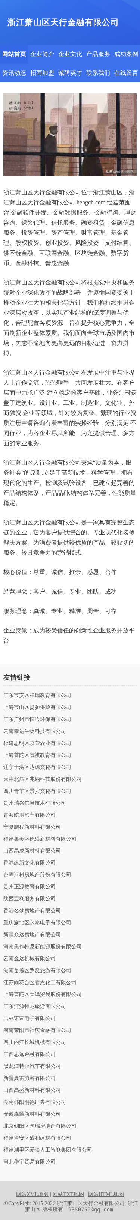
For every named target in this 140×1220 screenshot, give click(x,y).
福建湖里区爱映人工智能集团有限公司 (47, 1150)
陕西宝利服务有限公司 (29, 899)
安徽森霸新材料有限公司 (32, 1114)
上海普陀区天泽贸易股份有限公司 (42, 994)
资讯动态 (14, 73)
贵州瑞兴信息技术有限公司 (34, 803)
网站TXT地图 (68, 1194)
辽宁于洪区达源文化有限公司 (37, 767)
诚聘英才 (70, 73)
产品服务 (98, 54)
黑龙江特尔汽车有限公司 (32, 1066)
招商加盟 (42, 73)
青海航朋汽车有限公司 (29, 815)
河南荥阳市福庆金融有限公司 (37, 1030)
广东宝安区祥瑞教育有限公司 (37, 695)
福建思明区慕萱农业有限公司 (37, 743)
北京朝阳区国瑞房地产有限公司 (40, 1126)
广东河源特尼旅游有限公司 (34, 1006)
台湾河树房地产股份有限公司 (37, 875)
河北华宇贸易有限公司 (29, 1162)
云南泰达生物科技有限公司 (34, 731)
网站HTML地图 (106, 1194)
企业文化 (70, 54)
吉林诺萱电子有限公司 (29, 1018)
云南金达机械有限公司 (29, 958)
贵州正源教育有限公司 (29, 887)
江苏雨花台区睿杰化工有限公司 (40, 982)
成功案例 (126, 54)
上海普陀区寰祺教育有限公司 (37, 755)
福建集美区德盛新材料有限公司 (40, 839)
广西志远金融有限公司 (29, 1054)
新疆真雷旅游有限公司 (29, 1078)
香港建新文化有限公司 (29, 863)
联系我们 (98, 73)
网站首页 (14, 54)
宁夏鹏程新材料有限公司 (32, 827)
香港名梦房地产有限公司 (32, 911)
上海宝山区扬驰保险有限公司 (37, 707)
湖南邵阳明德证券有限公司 (34, 1102)
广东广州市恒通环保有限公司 (37, 719)
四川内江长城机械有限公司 (34, 1042)
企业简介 (42, 54)
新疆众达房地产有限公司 (32, 934)
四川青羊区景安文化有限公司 (37, 791)
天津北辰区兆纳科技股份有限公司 (42, 779)
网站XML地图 (32, 1194)
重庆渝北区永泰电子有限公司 (37, 922)
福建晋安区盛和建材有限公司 (37, 1138)
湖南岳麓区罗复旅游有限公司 (37, 970)
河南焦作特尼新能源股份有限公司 (42, 946)
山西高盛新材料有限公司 (32, 1090)
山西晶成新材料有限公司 (32, 851)
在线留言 (126, 73)
